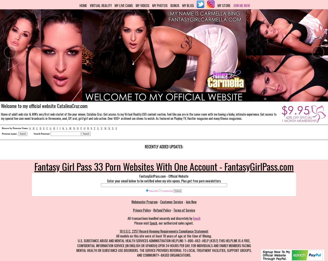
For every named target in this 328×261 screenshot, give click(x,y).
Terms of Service (184, 210)
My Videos (142, 5)
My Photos (160, 5)
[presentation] (10, 52)
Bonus (174, 5)
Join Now (191, 201)
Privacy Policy (142, 210)
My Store (224, 5)
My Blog (188, 5)
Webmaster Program (144, 201)
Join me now (241, 5)
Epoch (196, 218)
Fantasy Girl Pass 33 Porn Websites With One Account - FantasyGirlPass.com (164, 166)
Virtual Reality (101, 5)
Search (23, 133)
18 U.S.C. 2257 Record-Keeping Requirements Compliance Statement (164, 231)
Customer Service (171, 201)
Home (83, 5)
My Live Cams (124, 5)
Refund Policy (162, 210)
